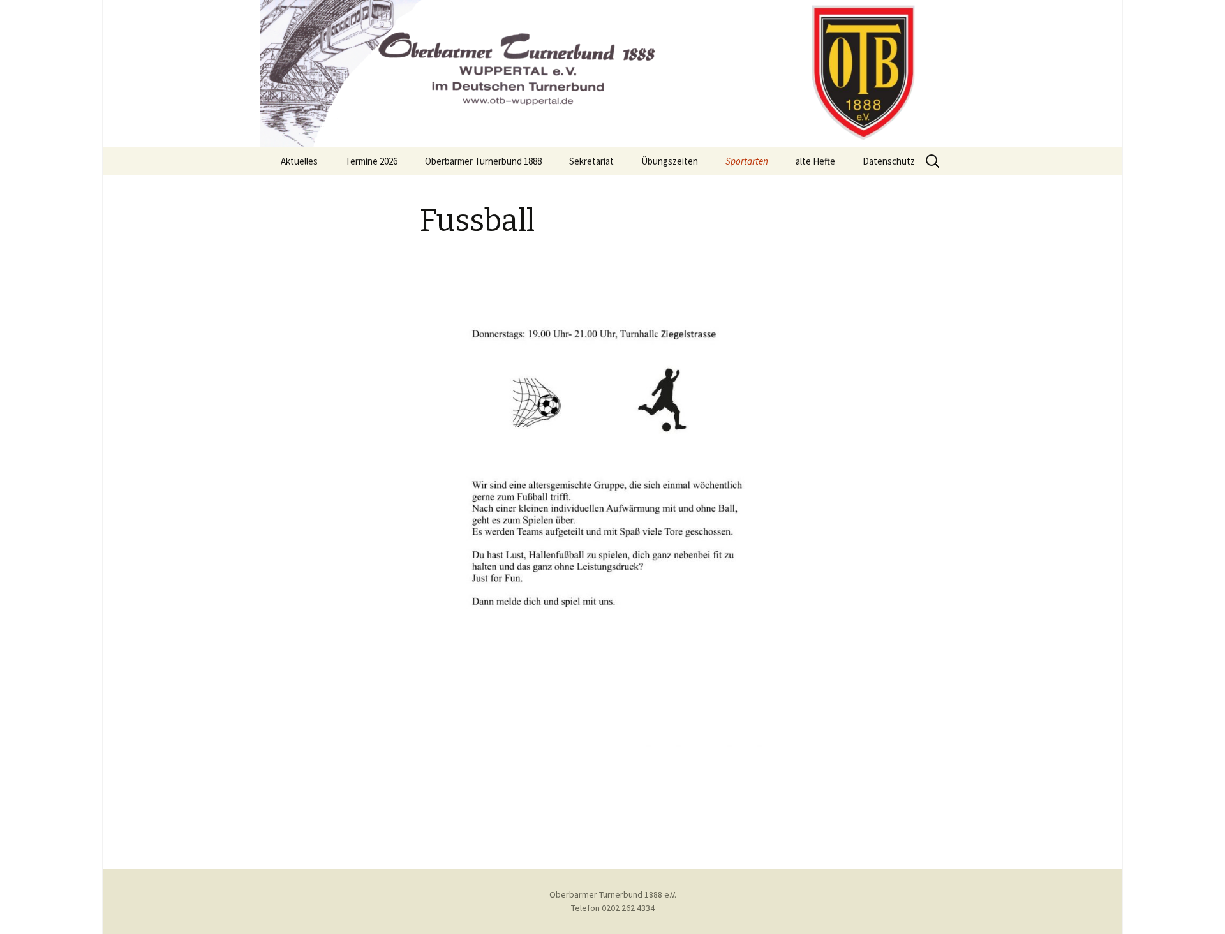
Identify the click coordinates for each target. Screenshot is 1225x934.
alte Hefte (815, 161)
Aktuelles (299, 161)
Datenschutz (889, 161)
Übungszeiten (669, 161)
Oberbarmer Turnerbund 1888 (483, 161)
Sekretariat (591, 161)
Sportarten (746, 161)
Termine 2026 (371, 161)
